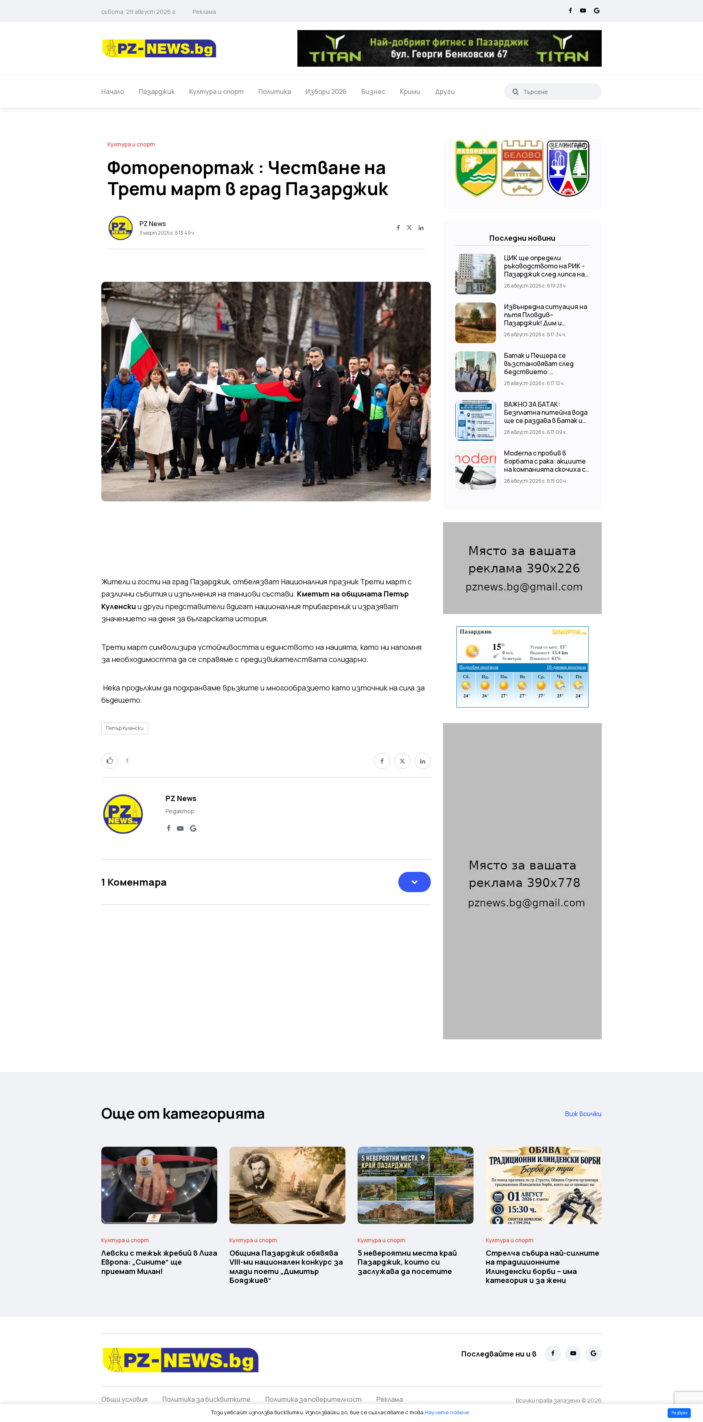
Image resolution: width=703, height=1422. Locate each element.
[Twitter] (409, 228)
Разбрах (679, 1412)
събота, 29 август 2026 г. (139, 11)
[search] (516, 91)
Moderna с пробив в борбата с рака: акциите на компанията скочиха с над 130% (545, 465)
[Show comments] (414, 882)
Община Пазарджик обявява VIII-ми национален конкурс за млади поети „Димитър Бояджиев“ (286, 1266)
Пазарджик (157, 91)
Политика (274, 91)
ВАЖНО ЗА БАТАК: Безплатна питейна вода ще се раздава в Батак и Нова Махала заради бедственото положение (546, 420)
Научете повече (447, 1412)
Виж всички (583, 1113)
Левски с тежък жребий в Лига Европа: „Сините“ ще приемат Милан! (159, 1262)
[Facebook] (570, 11)
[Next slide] (416, 416)
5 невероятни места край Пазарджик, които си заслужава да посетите (407, 1262)
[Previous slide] (115, 416)
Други (445, 91)
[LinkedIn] (421, 228)
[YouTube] (583, 11)
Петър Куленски (125, 728)
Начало (112, 91)
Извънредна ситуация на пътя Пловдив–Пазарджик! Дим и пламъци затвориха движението (545, 323)
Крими (410, 91)
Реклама (204, 11)
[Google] (597, 11)
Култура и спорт (216, 91)
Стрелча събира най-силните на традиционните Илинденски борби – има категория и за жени (542, 1266)
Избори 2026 (326, 91)
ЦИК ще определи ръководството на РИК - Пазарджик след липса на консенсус (544, 270)
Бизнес (373, 91)
